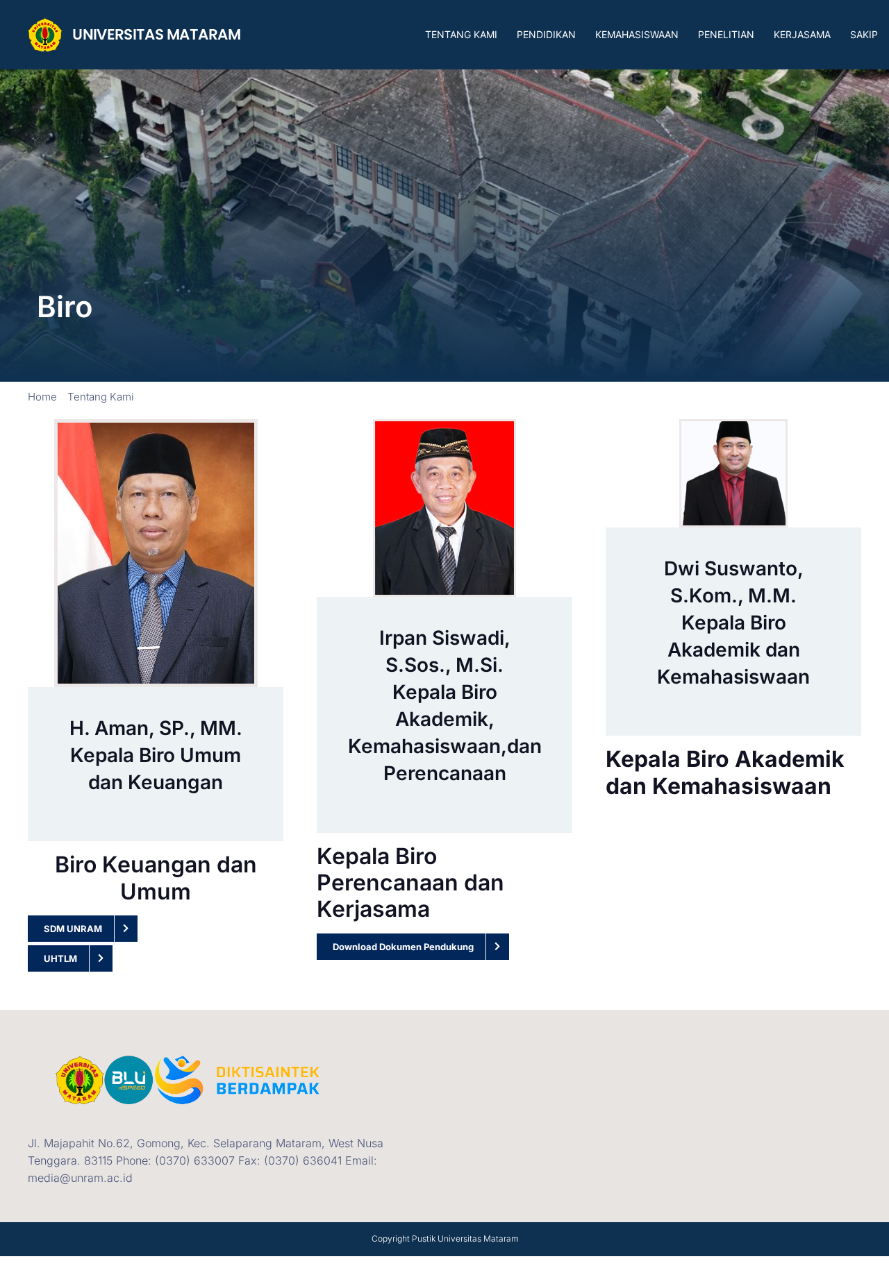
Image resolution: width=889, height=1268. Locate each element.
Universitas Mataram (478, 1238)
